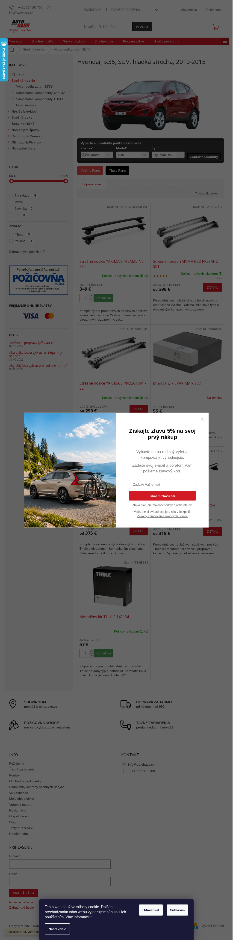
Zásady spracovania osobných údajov (162, 516)
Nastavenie (57, 929)
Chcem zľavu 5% (162, 496)
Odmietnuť (150, 910)
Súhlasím (177, 910)
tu (92, 917)
